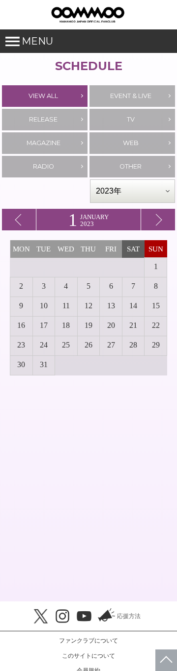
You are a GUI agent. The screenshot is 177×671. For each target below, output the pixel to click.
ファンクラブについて (88, 641)
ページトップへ (166, 660)
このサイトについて (88, 656)
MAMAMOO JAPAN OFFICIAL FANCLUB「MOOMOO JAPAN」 (87, 14)
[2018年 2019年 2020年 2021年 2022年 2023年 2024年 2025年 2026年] (132, 191)
